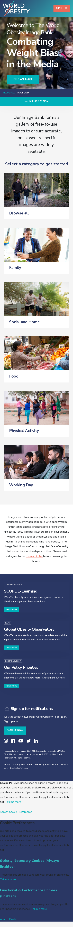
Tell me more (13, 802)
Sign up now (15, 730)
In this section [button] (38, 101)
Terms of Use (34, 556)
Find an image (23, 79)
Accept (4, 812)
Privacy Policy (51, 764)
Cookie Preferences (19, 768)
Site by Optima (11, 764)
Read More (11, 609)
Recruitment (26, 764)
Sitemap (38, 764)
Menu (59, 8)
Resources (9, 93)
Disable (13, 919)
